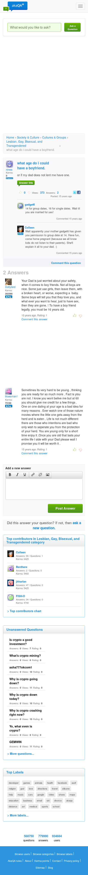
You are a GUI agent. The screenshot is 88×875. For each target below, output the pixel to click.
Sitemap (40, 867)
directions (42, 788)
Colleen (29, 227)
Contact (56, 860)
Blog (50, 867)
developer (14, 782)
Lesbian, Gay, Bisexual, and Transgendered (24, 143)
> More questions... (20, 753)
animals (38, 782)
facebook (62, 782)
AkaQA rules (15, 860)
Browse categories (43, 854)
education (13, 800)
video (51, 794)
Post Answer (65, 508)
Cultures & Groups (54, 137)
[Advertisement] (44, 88)
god (22, 788)
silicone (66, 788)
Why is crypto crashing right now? (25, 712)
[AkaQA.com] (15, 6)
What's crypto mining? (25, 655)
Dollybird (10, 287)
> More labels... (17, 815)
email (39, 800)
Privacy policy (71, 860)
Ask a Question (73, 27)
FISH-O (20, 596)
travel (55, 788)
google (40, 794)
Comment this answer (34, 319)
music (21, 794)
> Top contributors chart (24, 611)
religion (12, 788)
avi (23, 806)
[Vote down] (29, 192)
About (28, 860)
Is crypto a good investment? (20, 642)
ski (48, 800)
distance (13, 806)
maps (72, 794)
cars (30, 794)
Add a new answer (18, 468)
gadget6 (30, 204)
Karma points (41, 860)
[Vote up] (20, 192)
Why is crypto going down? (23, 681)
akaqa (69, 800)
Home (10, 137)
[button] (10, 475)
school (56, 806)
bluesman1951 (13, 396)
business (27, 800)
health (50, 782)
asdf (74, 782)
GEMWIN (15, 742)
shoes (62, 794)
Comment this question (66, 263)
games (26, 782)
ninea (9, 169)
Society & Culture (28, 137)
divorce (58, 800)
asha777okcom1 (20, 667)
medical (33, 806)
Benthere (21, 567)
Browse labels (64, 854)
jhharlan (21, 581)
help (11, 794)
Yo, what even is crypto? (20, 728)
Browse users (22, 854)
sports (45, 806)
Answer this (26, 183)
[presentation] (10, 475)
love (31, 788)
